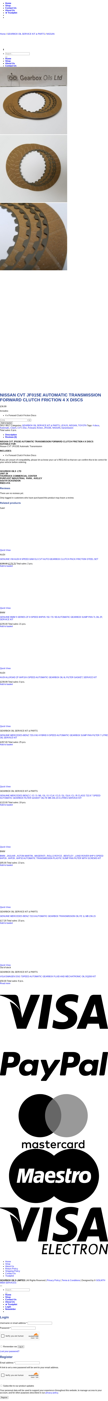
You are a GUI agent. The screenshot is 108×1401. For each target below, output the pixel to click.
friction (40, 428)
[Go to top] (1, 1285)
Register (4, 1397)
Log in (21, 1347)
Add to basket (6, 423)
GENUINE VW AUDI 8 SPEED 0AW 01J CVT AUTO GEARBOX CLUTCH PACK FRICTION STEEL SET (49, 559)
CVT (20, 428)
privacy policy (51, 1393)
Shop (8, 5)
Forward (32, 428)
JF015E (47, 428)
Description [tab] (11, 435)
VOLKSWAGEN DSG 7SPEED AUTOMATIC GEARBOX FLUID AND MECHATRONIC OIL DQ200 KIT (48, 976)
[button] (10, 1309)
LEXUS (64, 425)
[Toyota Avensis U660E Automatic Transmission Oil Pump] (11, 50)
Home (8, 3)
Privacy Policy (53, 1280)
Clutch (13, 428)
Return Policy (11, 1269)
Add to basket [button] (6, 566)
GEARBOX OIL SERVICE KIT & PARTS (26, 34)
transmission (67, 428)
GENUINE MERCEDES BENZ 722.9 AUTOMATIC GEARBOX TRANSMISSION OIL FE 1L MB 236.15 (48, 916)
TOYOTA (82, 425)
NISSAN (50, 34)
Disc (25, 428)
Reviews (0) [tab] (11, 437)
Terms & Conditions (71, 1280)
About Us (10, 10)
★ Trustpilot (11, 13)
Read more (5, 983)
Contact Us (10, 8)
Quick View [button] (5, 550)
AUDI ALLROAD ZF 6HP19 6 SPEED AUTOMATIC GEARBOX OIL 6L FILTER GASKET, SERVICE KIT (48, 677)
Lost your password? (9, 1351)
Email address (7, 1363)
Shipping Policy (12, 1271)
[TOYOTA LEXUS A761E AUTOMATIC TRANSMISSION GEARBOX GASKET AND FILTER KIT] (11, 63)
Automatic (4, 428)
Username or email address (13, 1323)
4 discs (96, 425)
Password (5, 1328)
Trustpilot (9, 1276)
